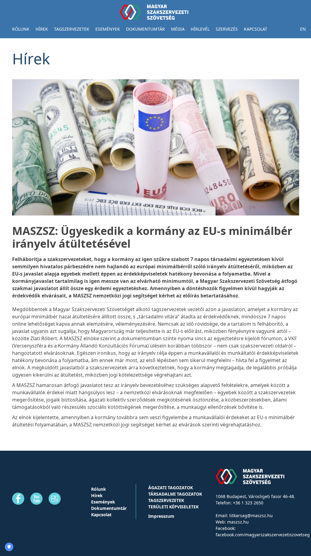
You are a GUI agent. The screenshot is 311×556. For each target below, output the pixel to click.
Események (107, 29)
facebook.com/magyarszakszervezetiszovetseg (263, 534)
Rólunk (98, 489)
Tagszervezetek (166, 500)
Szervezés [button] (227, 29)
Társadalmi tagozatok (175, 494)
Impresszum (161, 516)
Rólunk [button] (20, 29)
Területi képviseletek (173, 507)
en (303, 29)
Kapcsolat (255, 29)
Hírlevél (200, 29)
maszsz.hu (238, 522)
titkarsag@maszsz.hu (251, 515)
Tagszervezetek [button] (71, 29)
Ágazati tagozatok (170, 487)
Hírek (42, 29)
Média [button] (178, 29)
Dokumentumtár (145, 29)
